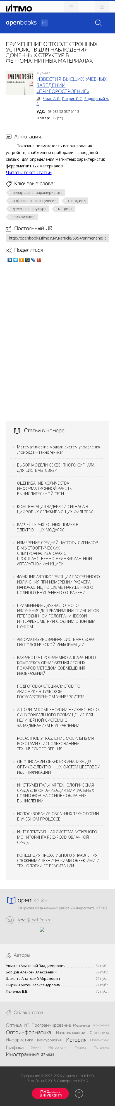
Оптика (14, 1025)
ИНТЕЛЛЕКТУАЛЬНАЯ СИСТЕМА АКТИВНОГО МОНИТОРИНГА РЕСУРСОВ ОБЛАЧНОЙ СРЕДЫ (57, 837)
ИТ (26, 1025)
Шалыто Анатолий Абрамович (33, 978)
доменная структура (29, 208)
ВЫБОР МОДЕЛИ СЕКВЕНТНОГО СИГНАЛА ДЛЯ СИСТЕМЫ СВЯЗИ (55, 467)
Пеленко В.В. (17, 991)
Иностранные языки (30, 1055)
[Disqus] (57, 341)
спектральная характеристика (38, 192)
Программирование (51, 1025)
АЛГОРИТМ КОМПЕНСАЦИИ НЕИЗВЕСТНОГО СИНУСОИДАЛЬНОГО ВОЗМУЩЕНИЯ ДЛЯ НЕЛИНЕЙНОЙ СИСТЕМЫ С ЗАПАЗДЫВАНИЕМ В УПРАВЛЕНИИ (58, 717)
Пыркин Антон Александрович (33, 985)
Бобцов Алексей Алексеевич (31, 972)
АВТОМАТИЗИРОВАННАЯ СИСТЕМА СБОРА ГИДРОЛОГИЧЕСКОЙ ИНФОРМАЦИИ (55, 642)
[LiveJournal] (33, 259)
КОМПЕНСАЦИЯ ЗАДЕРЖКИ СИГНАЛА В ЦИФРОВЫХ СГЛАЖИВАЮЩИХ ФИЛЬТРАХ (55, 509)
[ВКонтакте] (10, 259)
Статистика (99, 1033)
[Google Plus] (39, 259)
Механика (81, 1025)
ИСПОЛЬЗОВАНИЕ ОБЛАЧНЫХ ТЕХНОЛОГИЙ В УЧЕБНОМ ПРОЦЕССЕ (58, 816)
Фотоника (101, 1047)
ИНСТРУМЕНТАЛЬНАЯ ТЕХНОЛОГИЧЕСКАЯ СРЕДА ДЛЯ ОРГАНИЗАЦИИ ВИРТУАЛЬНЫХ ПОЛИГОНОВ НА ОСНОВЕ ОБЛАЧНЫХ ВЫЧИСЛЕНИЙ (55, 793)
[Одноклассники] (22, 259)
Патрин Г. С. (72, 98)
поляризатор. (24, 216)
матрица (65, 208)
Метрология (57, 1047)
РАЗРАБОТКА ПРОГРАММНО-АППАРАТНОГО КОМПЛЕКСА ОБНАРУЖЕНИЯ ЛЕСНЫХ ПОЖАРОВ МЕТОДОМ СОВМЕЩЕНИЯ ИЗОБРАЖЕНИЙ (56, 665)
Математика (99, 1040)
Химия (36, 1047)
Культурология (49, 1040)
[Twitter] (16, 259)
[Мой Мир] (27, 259)
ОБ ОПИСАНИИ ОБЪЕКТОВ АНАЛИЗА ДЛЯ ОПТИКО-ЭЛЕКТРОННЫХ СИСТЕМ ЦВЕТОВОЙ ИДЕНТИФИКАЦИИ (58, 767)
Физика (80, 1047)
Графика (15, 1047)
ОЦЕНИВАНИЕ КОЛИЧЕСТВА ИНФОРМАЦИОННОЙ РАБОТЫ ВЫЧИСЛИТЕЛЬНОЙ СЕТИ (45, 488)
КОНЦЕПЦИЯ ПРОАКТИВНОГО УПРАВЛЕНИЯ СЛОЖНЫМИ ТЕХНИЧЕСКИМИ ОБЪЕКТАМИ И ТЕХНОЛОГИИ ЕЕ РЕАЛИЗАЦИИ (58, 860)
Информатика (19, 1040)
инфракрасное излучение (34, 200)
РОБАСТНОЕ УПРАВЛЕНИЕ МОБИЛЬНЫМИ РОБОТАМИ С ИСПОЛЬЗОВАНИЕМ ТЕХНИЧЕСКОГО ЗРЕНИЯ (55, 743)
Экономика (100, 1025)
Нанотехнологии (70, 1033)
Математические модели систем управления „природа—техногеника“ (58, 449)
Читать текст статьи (29, 172)
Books (21, 22)
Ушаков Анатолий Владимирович (36, 966)
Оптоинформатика (28, 1033)
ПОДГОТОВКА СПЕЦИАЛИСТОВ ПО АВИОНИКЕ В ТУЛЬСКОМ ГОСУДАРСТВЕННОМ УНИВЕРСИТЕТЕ (51, 691)
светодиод (76, 200)
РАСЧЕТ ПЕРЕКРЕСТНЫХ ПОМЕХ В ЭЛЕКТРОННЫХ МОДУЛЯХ (47, 527)
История (76, 1040)
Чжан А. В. (51, 98)
